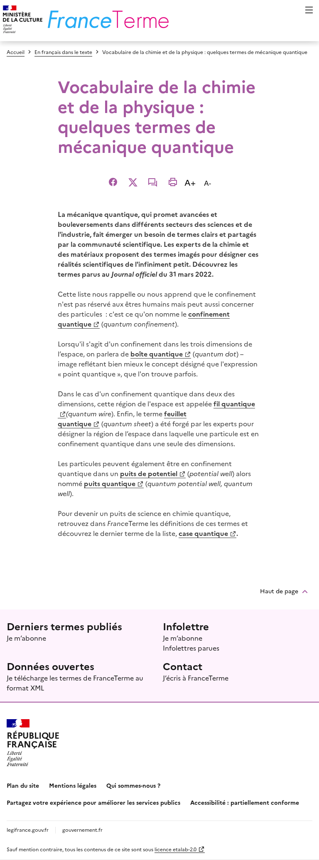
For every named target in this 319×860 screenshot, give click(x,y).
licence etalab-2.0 (175, 849)
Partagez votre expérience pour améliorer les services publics (93, 802)
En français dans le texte (63, 51)
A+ (191, 182)
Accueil (16, 51)
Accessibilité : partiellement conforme (244, 802)
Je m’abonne (26, 637)
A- (209, 182)
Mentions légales (72, 785)
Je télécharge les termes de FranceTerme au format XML (75, 682)
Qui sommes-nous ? (133, 785)
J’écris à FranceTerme (195, 677)
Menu (309, 10)
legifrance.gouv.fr (28, 829)
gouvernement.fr (82, 829)
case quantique (203, 533)
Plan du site (23, 785)
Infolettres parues (191, 647)
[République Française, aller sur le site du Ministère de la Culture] (21, 20)
